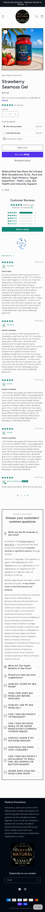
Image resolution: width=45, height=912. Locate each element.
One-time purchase (14, 126)
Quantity (5, 109)
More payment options (23, 160)
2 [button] (21, 495)
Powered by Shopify (31, 908)
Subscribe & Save (13, 133)
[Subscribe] (37, 880)
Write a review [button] (22, 229)
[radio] (4, 126)
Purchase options (8, 121)
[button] (3, 16)
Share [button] (7, 190)
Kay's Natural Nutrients (19, 908)
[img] (7, 262)
